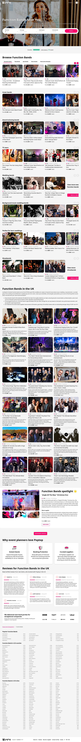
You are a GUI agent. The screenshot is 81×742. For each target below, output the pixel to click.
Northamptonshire (6, 660)
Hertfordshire (5, 655)
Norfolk (30, 674)
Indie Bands (5, 634)
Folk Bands (58, 637)
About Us (35, 739)
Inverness (58, 728)
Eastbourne (31, 691)
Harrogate (58, 694)
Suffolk (3, 666)
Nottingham (5, 668)
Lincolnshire (31, 655)
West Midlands (5, 671)
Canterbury (31, 696)
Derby (30, 686)
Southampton (5, 728)
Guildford (4, 699)
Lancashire (31, 661)
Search (70, 2)
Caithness (58, 673)
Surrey (3, 648)
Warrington (31, 723)
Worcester (31, 704)
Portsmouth (31, 683)
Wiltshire (4, 676)
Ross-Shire (58, 671)
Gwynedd (31, 678)
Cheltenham (31, 697)
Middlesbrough (59, 710)
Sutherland (58, 666)
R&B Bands (4, 640)
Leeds (30, 728)
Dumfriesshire (59, 656)
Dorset (30, 660)
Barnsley (31, 717)
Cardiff (30, 668)
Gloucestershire (32, 645)
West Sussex (5, 656)
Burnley (57, 686)
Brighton (4, 723)
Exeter (57, 709)
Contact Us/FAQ (55, 739)
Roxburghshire (59, 658)
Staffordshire (5, 673)
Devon (30, 676)
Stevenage (4, 710)
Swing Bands (32, 637)
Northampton (5, 720)
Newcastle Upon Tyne (60, 723)
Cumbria (57, 650)
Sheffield (31, 709)
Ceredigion (58, 648)
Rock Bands (4, 635)
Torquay (57, 715)
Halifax (30, 727)
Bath (30, 710)
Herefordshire (32, 652)
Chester (57, 683)
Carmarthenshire (59, 647)
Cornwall (57, 660)
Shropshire (31, 650)
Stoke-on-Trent (32, 701)
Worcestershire (5, 678)
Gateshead (58, 719)
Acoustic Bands (32, 634)
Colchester (31, 684)
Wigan (57, 688)
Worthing (4, 722)
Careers (61, 739)
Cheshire (31, 656)
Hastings (31, 694)
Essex (3, 658)
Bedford (4, 701)
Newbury (4, 694)
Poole (30, 725)
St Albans (4, 702)
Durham (57, 714)
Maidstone (4, 725)
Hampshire (4, 661)
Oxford (3, 688)
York (57, 699)
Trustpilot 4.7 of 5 (17, 739)
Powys (30, 669)
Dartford (4, 714)
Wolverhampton (32, 688)
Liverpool (31, 663)
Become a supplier (47, 739)
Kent (3, 663)
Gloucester (31, 707)
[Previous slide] (75, 63)
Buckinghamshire (6, 645)
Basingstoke (5, 691)
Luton (3, 704)
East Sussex (4, 665)
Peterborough (32, 714)
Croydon (4, 705)
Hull (56, 705)
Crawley (4, 707)
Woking (4, 697)
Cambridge (4, 719)
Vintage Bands (59, 634)
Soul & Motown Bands (33, 635)
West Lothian (58, 665)
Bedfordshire (5, 652)
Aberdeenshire (59, 678)
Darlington (58, 707)
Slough (3, 689)
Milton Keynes (5, 692)
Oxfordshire (4, 647)
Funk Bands (4, 637)
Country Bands (59, 635)
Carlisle (57, 722)
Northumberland (59, 655)
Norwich (57, 704)
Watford (4, 696)
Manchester (31, 653)
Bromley (4, 712)
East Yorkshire (32, 673)
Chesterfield (31, 699)
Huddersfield (32, 722)
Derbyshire (4, 674)
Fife (56, 668)
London (4, 653)
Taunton (57, 701)
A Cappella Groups (60, 640)
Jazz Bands (31, 640)
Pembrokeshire (59, 653)
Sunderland (58, 717)
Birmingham (31, 692)
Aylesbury (4, 686)
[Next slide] (78, 63)
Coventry (31, 702)
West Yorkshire (32, 658)
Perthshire (58, 669)
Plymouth (58, 720)
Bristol (30, 648)
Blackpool (58, 702)
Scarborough (58, 712)
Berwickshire (58, 674)
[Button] (12, 71)
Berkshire (4, 650)
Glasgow (57, 727)
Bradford (58, 684)
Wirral (57, 692)
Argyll (57, 676)
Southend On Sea (6, 727)
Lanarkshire (58, 661)
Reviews (40, 739)
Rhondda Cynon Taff (33, 671)
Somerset (31, 665)
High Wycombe (5, 684)
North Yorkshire (32, 666)
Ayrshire (57, 663)
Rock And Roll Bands (6, 638)
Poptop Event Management (8, 626)
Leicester (31, 705)
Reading (4, 683)
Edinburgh (58, 725)
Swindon (4, 715)
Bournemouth (32, 720)
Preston (57, 691)
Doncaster (31, 719)
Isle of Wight (31, 647)
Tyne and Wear (59, 652)
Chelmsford (4, 717)
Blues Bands (31, 638)
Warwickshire (5, 669)
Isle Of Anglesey (59, 645)
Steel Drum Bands (59, 638)
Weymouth (58, 697)
